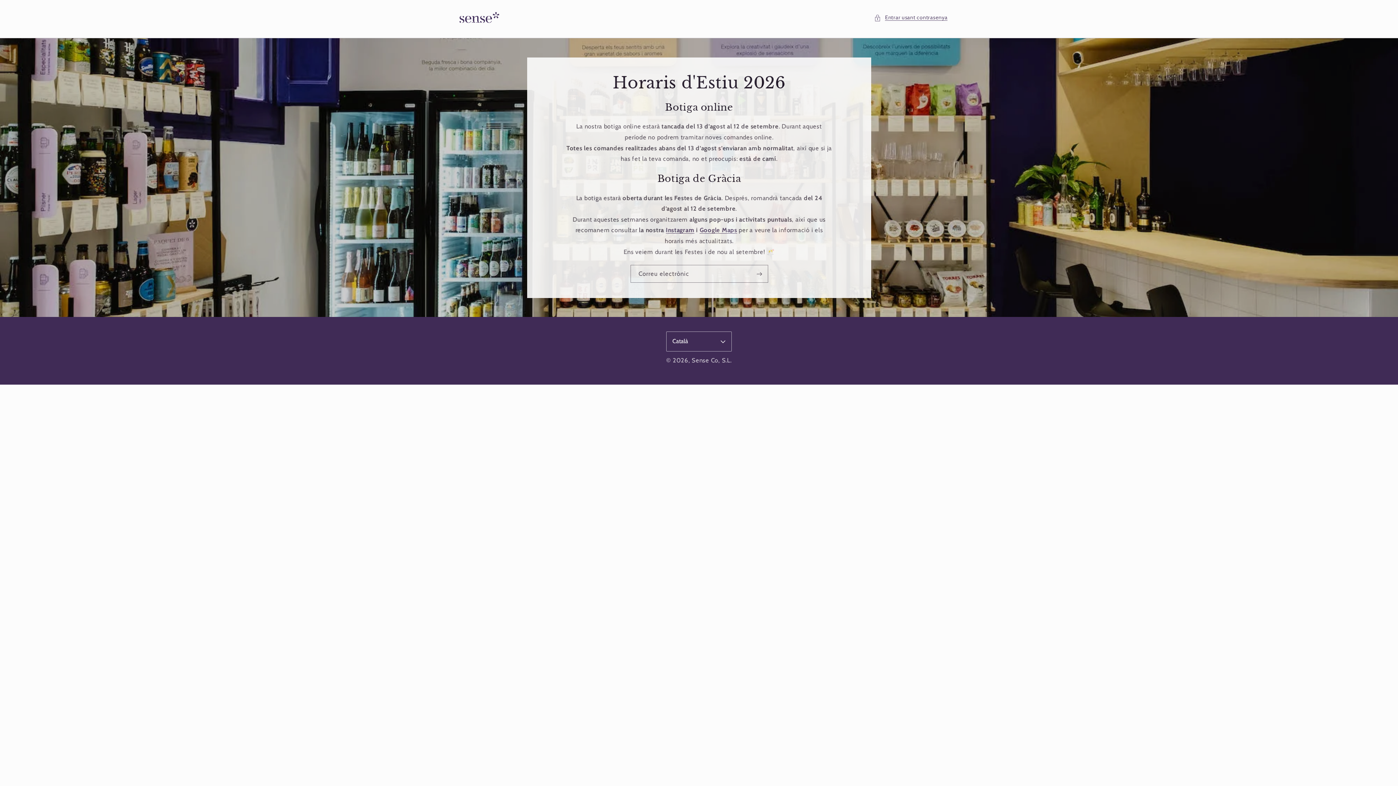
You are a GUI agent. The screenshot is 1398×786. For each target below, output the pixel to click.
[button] (910, 18)
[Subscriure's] (759, 274)
